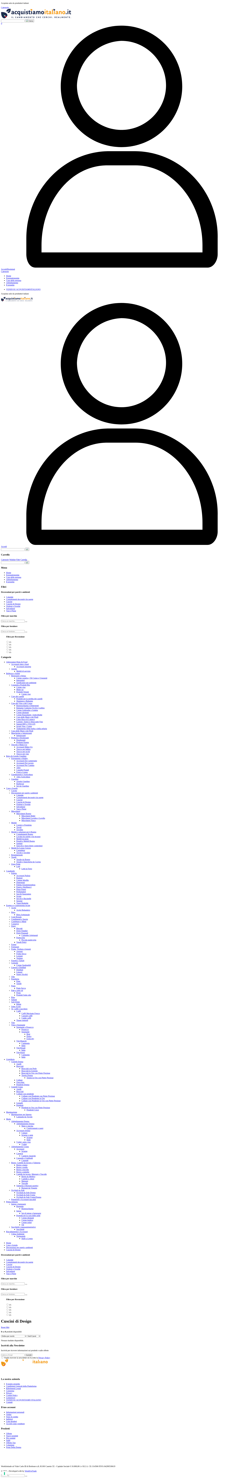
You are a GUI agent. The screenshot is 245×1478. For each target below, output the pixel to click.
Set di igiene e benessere (31, 1213)
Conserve (15, 924)
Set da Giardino (22, 786)
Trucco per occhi (23, 751)
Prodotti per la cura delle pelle (28, 1215)
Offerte (9, 1433)
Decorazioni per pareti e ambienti (24, 793)
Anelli (18, 1064)
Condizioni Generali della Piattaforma (21, 1386)
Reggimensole (17, 855)
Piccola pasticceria (28, 940)
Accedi (4, 546)
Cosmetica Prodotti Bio (20, 685)
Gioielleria (10, 1059)
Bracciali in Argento (29, 1071)
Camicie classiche (28, 1156)
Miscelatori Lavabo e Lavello (33, 818)
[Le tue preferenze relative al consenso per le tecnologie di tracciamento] (4, 1473)
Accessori (20, 1149)
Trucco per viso (22, 754)
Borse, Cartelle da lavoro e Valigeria (25, 1163)
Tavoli (18, 827)
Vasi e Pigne (11, 611)
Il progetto (10, 285)
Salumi (14, 1000)
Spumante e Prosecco (25, 1027)
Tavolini (19, 830)
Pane (18, 981)
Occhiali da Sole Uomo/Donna (28, 1197)
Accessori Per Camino (25, 765)
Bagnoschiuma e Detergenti (27, 706)
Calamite (9, 597)
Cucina (14, 791)
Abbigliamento (12, 283)
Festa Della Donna (13, 1447)
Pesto (18, 993)
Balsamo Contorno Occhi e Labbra (30, 708)
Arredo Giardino (23, 781)
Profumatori (21, 892)
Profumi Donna (22, 742)
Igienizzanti (21, 735)
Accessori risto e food (20, 664)
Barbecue (20, 784)
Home (8, 276)
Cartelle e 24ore (27, 1179)
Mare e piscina (27, 1126)
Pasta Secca (21, 988)
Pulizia (14, 873)
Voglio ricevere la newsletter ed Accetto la (27, 1358)
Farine (13, 944)
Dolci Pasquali (22, 933)
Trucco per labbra (23, 749)
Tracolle (24, 1183)
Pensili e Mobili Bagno (25, 841)
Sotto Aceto (16, 1006)
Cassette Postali (22, 770)
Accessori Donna (23, 1130)
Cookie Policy (12, 1395)
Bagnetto (20, 1206)
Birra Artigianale (23, 915)
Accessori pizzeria (23, 666)
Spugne (19, 901)
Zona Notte (15, 864)
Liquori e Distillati (18, 967)
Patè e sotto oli (17, 990)
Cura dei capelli (17, 696)
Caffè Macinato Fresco (30, 1013)
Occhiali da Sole (17, 1190)
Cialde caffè (26, 1018)
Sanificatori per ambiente (26, 683)
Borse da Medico (28, 1176)
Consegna (10, 1391)
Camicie (19, 1153)
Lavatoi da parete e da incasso (28, 836)
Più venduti (10, 1438)
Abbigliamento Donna (20, 1121)
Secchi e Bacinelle (23, 898)
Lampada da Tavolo (24, 1117)
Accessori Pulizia (23, 876)
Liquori (19, 972)
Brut (28, 1034)
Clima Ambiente (17, 1234)
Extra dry (30, 1039)
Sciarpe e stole (27, 1135)
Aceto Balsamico (23, 910)
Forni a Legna (22, 772)
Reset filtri (5, 1327)
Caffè (18, 1011)
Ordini (8, 1414)
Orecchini (20, 1082)
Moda (8, 1119)
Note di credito (12, 1417)
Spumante (25, 1032)
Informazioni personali (15, 1412)
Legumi (19, 956)
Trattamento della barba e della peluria (31, 729)
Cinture (24, 1133)
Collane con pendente (25, 1094)
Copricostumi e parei (35, 1128)
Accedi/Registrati (8, 269)
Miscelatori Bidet (28, 816)
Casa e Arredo (12, 788)
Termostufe (20, 1236)
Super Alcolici (22, 974)
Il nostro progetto (13, 1384)
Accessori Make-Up (24, 747)
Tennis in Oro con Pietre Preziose (40, 1078)
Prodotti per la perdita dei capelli (29, 699)
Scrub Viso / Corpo (24, 726)
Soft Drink (15, 1002)
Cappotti (24, 1160)
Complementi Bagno (24, 834)
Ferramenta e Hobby (19, 758)
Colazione (10, 1445)
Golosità (14, 963)
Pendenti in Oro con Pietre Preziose (35, 1108)
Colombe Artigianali (29, 935)
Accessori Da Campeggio (26, 761)
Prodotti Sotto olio (23, 995)
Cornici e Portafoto (24, 825)
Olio (13, 977)
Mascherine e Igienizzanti (21, 733)
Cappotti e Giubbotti (24, 1158)
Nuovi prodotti (12, 1436)
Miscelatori (15, 811)
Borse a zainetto (22, 1172)
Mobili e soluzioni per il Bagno (23, 832)
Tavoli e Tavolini (23, 853)
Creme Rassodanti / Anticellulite (29, 715)
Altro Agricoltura (23, 777)
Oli (22, 1225)
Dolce (29, 1036)
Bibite (18, 1004)
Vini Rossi (20, 1052)
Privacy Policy (44, 1358)
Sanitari (19, 843)
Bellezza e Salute (13, 673)
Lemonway (10, 1398)
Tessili (13, 857)
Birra (13, 912)
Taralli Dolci (21, 942)
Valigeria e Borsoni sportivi (27, 1186)
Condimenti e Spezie (19, 919)
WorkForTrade (31, 1471)
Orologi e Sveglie (13, 606)
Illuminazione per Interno (21, 1114)
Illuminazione (11, 1112)
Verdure (19, 958)
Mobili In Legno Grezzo (21, 848)
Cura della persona (13, 280)
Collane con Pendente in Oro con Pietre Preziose (41, 1101)
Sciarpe (30, 1137)
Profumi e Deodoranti (20, 738)
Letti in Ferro (26, 869)
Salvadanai (10, 608)
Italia (23, 1046)
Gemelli (19, 1103)
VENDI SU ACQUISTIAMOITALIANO (23, 289)
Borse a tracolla (22, 1170)
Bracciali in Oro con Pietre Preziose (35, 1073)
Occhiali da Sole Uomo (25, 1195)
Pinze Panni (21, 889)
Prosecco (25, 1029)
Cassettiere (20, 850)
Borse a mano (21, 1165)
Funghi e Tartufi (17, 961)
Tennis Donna (27, 1075)
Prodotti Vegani (22, 692)
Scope (18, 896)
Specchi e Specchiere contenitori (29, 846)
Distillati (19, 970)
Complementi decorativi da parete (19, 599)
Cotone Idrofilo (22, 880)
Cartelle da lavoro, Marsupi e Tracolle (31, 1174)
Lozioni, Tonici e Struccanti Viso (29, 722)
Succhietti (20, 1229)
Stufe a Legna (27, 1238)
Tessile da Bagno (23, 859)
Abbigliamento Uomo (20, 1147)
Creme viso (21, 687)
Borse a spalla (22, 1167)
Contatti (9, 1402)
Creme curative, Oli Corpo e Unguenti (31, 678)
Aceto (13, 908)
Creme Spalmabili (23, 965)
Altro (18, 768)
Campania (25, 1043)
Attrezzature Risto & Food (16, 662)
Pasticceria (20, 938)
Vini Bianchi (21, 1041)
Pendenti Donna (22, 1085)
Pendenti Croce (33, 1110)
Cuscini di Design (13, 604)
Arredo (14, 669)
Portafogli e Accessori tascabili (23, 1199)
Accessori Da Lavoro (25, 763)
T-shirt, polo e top (23, 1142)
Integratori (20, 680)
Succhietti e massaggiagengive (23, 1227)
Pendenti (19, 1105)
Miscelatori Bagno (23, 814)
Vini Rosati (20, 1048)
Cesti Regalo (16, 917)
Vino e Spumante (18, 1025)
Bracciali (19, 1066)
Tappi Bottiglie (22, 903)
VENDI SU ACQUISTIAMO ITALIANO (23, 1400)
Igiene (18, 1211)
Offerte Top (11, 1443)
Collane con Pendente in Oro (33, 1098)
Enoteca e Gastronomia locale (18, 905)
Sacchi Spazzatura (23, 894)
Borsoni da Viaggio (29, 1188)
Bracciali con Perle (29, 1068)
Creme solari (26, 1222)
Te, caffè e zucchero (19, 1009)
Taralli (18, 983)
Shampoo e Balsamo (24, 701)
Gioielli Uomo (17, 1087)
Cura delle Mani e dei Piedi (27, 717)
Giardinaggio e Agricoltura (22, 774)
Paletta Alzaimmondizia (25, 885)
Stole (29, 1140)
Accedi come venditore (15, 1424)
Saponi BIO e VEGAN (25, 724)
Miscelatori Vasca (28, 820)
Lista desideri (11, 1421)
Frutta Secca (21, 954)
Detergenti (20, 882)
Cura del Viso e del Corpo (21, 703)
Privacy (9, 1393)
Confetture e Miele (18, 921)
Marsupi (24, 1181)
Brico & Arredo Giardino (16, 756)
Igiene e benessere (18, 1204)
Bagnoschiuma (27, 1209)
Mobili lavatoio (22, 839)
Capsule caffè (26, 1016)
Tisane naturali (22, 1020)
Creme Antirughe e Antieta (27, 710)
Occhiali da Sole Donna (26, 1193)
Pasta (13, 986)
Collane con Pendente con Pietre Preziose (38, 1096)
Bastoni (19, 878)
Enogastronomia (12, 278)
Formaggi (15, 947)
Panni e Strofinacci (24, 887)
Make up (19, 689)
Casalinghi (10, 871)
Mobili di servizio (23, 671)
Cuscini (9, 602)
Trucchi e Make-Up (19, 745)
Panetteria (15, 979)
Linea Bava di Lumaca (25, 719)
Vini (13, 1023)
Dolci (13, 926)
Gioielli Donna (17, 1062)
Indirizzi (9, 1419)
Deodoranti (20, 740)
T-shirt (24, 1144)
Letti (18, 866)
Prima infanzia (12, 1202)
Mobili (14, 823)
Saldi (8, 1440)
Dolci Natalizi (22, 931)
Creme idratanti (22, 712)
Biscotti (19, 928)
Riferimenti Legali (13, 1388)
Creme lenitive (27, 1220)
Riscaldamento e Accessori (17, 1232)
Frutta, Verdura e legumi (21, 949)
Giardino (14, 779)
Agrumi (19, 951)
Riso (13, 997)
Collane (19, 1080)
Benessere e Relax (18, 676)
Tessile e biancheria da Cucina (28, 862)
